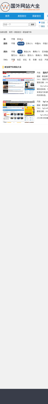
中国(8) (38, 44)
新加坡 (21, 44)
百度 (43, 23)
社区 (19, 60)
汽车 (20, 52)
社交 (40, 60)
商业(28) (27, 52)
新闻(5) (39, 55)
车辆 (35, 60)
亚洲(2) (20, 39)
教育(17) (36, 52)
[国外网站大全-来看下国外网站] (20, 3)
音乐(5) (30, 55)
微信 (43, 26)
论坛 (25, 60)
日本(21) (29, 44)
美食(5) (22, 55)
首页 (7, 16)
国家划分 (36, 16)
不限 (13, 39)
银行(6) (14, 55)
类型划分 (22, 16)
